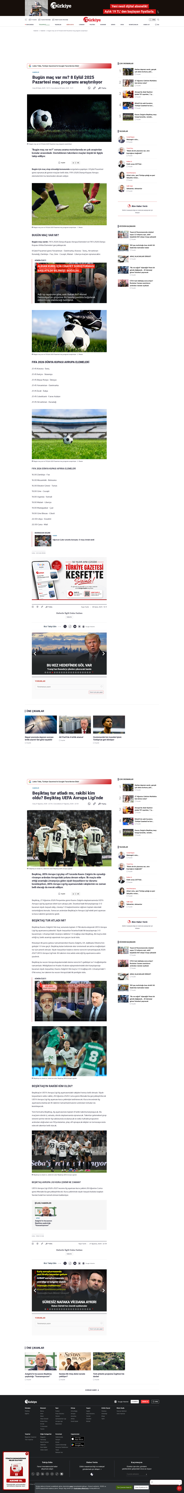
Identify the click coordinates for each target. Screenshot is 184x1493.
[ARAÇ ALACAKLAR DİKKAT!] (123, 262)
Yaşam (88, 1408)
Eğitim (27, 1413)
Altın (41, 1413)
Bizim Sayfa (120, 1408)
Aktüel (88, 1421)
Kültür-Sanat (105, 1408)
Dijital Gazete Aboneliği (61, 19)
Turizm (42, 1429)
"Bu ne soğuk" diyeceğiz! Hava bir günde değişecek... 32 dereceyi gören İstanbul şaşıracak (142, 270)
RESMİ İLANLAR (133, 24)
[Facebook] (37, 607)
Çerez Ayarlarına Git (141, 1487)
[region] (92, 1488)
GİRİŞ (153, 19)
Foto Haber (43, 1447)
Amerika (73, 1416)
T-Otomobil (43, 1426)
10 (66, 672)
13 (73, 672)
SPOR (122, 24)
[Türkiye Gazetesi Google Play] (77, 1444)
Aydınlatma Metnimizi (81, 1488)
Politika (27, 1411)
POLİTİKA (92, 24)
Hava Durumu (90, 1413)
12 (71, 672)
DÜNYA (113, 24)
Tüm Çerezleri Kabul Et (124, 1487)
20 (90, 672)
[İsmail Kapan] (122, 139)
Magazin (43, 1437)
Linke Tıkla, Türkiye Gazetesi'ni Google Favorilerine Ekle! (55, 66)
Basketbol (58, 1424)
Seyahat (88, 1419)
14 (75, 672)
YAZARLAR (58, 24)
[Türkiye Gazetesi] (92, 22)
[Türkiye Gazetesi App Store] (77, 1438)
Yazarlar (27, 1434)
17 (82, 672)
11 (68, 672)
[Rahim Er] (122, 164)
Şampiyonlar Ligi (60, 1419)
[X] (65, 626)
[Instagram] (52, 1474)
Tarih (103, 1419)
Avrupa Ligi (59, 1421)
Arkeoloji (104, 1413)
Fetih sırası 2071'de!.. (134, 164)
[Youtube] (47, 1474)
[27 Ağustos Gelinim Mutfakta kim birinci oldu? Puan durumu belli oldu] (129, 83)
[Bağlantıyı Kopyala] (94, 88)
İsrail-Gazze (74, 1421)
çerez (71, 1486)
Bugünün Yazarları (30, 1437)
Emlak (42, 1424)
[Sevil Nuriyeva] (122, 175)
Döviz (42, 1416)
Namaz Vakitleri (122, 1411)
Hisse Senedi (44, 1419)
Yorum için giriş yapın (96, 692)
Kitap (103, 1416)
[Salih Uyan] (122, 188)
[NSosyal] (79, 626)
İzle (158, 24)
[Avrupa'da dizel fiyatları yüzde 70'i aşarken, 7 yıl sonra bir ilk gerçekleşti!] (129, 94)
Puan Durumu (59, 1413)
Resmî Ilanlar (44, 1442)
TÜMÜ (93, 672)
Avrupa (73, 1413)
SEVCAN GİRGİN (40, 553)
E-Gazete (34, 19)
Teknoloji (43, 1439)
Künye (57, 1442)
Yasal (57, 1450)
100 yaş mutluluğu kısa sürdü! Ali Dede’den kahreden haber (142, 246)
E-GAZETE (135, 1401)
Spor (56, 1408)
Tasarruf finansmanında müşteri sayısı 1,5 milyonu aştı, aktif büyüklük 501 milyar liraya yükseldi (143, 234)
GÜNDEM (81, 24)
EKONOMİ (103, 24)
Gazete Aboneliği (46, 19)
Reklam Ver (59, 1452)
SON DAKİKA (30, 24)
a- (73, 163)
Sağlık (88, 1411)
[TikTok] (56, 1474)
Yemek (88, 1416)
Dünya (73, 1408)
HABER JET (146, 24)
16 (80, 672)
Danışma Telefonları (61, 1447)
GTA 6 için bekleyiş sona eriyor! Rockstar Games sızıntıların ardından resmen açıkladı (141, 283)
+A (78, 163)
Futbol (57, 1411)
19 (87, 672)
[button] (103, 653)
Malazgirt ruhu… (132, 139)
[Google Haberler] (88, 626)
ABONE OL (145, 1401)
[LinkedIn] (74, 626)
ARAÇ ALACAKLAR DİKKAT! (140, 256)
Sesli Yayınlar (121, 1413)
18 (85, 672)
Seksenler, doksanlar (134, 189)
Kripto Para (43, 1421)
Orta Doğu (74, 1411)
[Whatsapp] (89, 88)
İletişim (57, 1439)
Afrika (73, 1419)
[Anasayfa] (31, 1401)
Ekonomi (43, 1408)
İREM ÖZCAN (40, 1236)
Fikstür (57, 1416)
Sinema (103, 1411)
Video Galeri (44, 1450)
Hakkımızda (59, 1437)
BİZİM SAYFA (70, 24)
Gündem (27, 1408)
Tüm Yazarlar (29, 1439)
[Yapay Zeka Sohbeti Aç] (179, 1488)
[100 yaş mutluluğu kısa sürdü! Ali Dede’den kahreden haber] (123, 251)
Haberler (35, 72)
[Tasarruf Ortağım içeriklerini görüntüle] (44, 24)
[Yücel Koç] (122, 150)
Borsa (42, 1411)
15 (78, 672)
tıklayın (137, 212)
